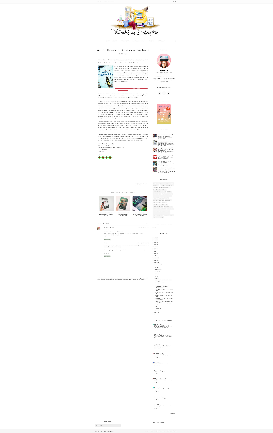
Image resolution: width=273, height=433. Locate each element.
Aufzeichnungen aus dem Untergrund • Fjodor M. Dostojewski (162, 346)
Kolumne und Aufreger (139, 41)
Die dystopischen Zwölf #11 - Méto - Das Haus (164, 293)
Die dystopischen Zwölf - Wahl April (163, 304)
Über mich (115, 41)
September (157, 269)
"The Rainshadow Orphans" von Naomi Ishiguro (162, 355)
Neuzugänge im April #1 (160, 283)
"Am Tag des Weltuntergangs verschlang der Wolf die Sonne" (163, 380)
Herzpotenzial (157, 397)
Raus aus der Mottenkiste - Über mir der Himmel (164, 290)
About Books (157, 387)
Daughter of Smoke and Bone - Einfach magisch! (163, 280)
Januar (156, 310)
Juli (156, 273)
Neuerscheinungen (157, 210)
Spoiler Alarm (165, 215)
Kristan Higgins (156, 204)
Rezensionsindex (125, 41)
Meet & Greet (170, 208)
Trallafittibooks (158, 362)
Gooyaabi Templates (173, 431)
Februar (157, 308)
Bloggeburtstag (169, 185)
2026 (155, 237)
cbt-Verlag (161, 217)
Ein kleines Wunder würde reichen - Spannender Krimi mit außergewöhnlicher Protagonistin (166, 142)
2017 (155, 253)
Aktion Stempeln (169, 183)
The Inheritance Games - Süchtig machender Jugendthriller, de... (123, 214)
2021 (155, 246)
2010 (155, 314)
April (156, 278)
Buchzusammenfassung (164, 187)
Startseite (99, 1)
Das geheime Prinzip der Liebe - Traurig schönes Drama (164, 299)
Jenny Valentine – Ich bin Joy (160, 398)
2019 (155, 250)
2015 (155, 257)
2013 (155, 260)
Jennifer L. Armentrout (158, 200)
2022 (155, 244)
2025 (155, 239)
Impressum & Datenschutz (110, 1)
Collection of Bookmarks (160, 378)
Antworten (107, 239)
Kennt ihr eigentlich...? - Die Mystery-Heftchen (164, 162)
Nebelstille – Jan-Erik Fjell (159, 371)
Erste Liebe (164, 193)
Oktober (157, 267)
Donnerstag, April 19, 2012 (142, 243)
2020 (155, 248)
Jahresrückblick (157, 198)
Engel (154, 193)
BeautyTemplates (157, 431)
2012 (155, 262)
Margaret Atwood (162, 208)
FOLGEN (154, 227)
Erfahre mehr (166, 81)
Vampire (155, 217)
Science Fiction (156, 215)
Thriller (171, 215)
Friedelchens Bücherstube (108, 431)
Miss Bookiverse (158, 334)
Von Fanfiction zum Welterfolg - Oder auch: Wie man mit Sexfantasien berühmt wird (166, 135)
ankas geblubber (158, 324)
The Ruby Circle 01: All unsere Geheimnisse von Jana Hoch (163, 389)
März (156, 306)
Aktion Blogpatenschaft (158, 183)
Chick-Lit (164, 189)
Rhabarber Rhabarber (164, 213)
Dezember (157, 264)
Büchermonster (158, 370)
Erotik (159, 193)
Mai (156, 276)
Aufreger (162, 185)
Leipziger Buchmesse (158, 206)
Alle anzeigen (172, 413)
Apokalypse (156, 185)
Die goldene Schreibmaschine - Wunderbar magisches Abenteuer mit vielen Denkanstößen (166, 169)
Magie (154, 208)
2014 (155, 259)
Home (108, 41)
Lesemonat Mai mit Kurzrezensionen (162, 363)
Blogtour (155, 187)
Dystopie (169, 191)
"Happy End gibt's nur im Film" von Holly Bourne (162, 406)
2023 (155, 242)
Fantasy (170, 193)
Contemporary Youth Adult (159, 191)
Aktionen (151, 41)
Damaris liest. (157, 404)
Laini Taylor (164, 204)
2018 (155, 251)
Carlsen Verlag (156, 189)
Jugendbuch (168, 200)
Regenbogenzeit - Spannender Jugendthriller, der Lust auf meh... (140, 214)
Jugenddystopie (157, 202)
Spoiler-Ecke (161, 41)
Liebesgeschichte (168, 206)
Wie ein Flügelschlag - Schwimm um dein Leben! (164, 296)
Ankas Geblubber (109, 227)
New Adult (155, 213)
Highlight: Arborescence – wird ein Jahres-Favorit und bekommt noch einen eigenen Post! (163, 336)
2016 (155, 255)
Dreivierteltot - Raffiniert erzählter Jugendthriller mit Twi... (106, 214)
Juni (156, 275)
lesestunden (157, 344)
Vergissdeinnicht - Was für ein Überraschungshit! (161, 287)
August (156, 271)
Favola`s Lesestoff (158, 353)
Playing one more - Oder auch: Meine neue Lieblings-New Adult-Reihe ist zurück (166, 149)
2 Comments (126, 53)
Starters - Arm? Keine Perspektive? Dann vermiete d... (164, 302)
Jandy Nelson (166, 198)
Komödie (164, 202)
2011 (155, 312)
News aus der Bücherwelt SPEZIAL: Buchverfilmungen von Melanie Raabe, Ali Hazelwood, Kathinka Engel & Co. (163, 326)
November (157, 266)
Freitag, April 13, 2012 (143, 227)
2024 (155, 241)
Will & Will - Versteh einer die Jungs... (163, 284)
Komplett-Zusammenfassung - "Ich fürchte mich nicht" (165, 155)
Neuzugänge (166, 210)
